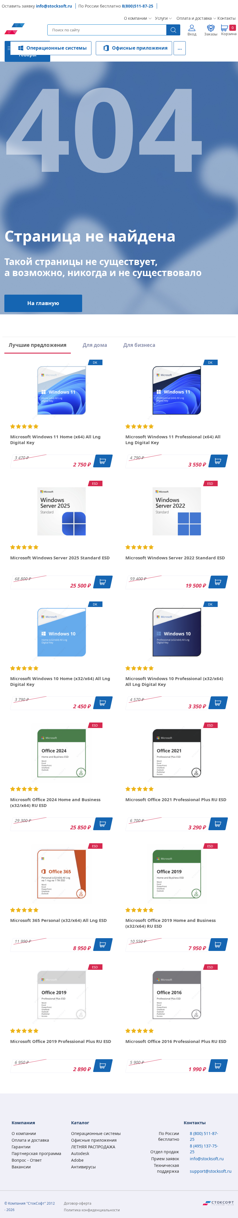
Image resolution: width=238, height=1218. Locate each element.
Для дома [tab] (95, 345)
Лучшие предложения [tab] (37, 345)
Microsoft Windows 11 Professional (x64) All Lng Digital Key (173, 439)
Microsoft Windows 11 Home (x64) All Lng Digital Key (55, 439)
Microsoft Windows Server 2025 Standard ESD (60, 558)
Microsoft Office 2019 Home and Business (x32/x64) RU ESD (170, 923)
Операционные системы (56, 48)
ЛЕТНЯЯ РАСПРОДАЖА (93, 1146)
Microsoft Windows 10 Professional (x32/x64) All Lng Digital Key (174, 681)
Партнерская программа (36, 1153)
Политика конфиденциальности (92, 1210)
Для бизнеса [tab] (139, 345)
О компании (135, 18)
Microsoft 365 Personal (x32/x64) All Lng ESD (58, 920)
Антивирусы (83, 1167)
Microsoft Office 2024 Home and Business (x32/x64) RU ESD (55, 802)
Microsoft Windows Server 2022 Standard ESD (175, 558)
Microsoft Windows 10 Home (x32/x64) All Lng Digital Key (60, 681)
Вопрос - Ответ (27, 1160)
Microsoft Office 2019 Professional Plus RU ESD (60, 1041)
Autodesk (80, 1153)
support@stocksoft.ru (211, 1171)
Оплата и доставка (192, 18)
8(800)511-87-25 (137, 6)
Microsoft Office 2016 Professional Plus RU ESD (175, 1041)
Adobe (77, 1160)
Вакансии (21, 1167)
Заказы (210, 34)
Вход (191, 34)
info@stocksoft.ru (54, 6)
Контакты (225, 18)
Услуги (161, 18)
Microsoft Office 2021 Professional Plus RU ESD (175, 799)
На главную (43, 303)
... (180, 48)
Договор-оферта (77, 1203)
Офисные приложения (139, 48)
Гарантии (21, 1146)
